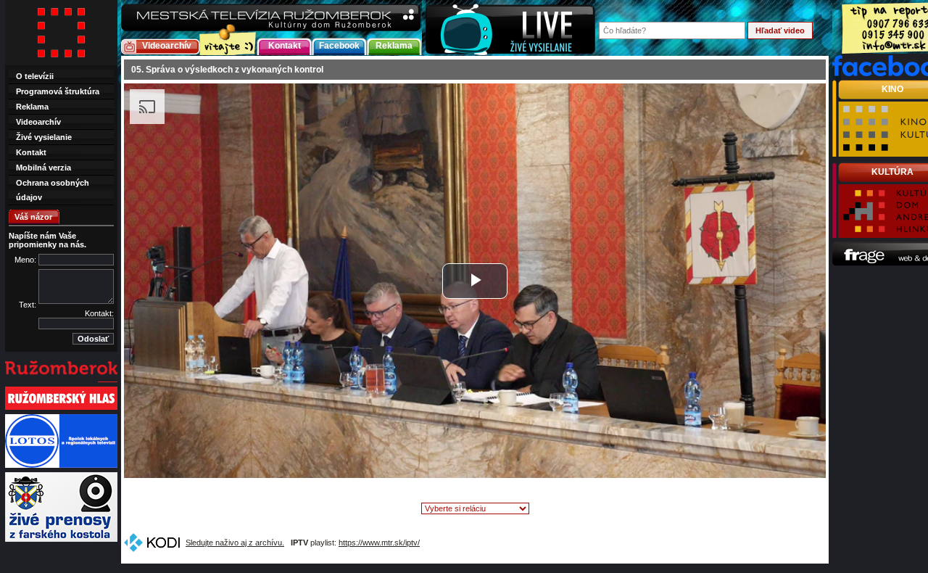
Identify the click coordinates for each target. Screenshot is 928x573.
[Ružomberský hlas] (61, 408)
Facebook (339, 46)
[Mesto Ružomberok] (61, 380)
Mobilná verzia (43, 167)
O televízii (35, 76)
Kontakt (284, 46)
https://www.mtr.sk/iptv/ (379, 542)
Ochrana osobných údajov (52, 190)
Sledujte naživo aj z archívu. (235, 542)
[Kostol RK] (61, 540)
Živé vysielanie (44, 137)
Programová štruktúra (57, 91)
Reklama (394, 46)
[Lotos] (61, 466)
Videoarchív (166, 46)
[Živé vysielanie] (510, 28)
